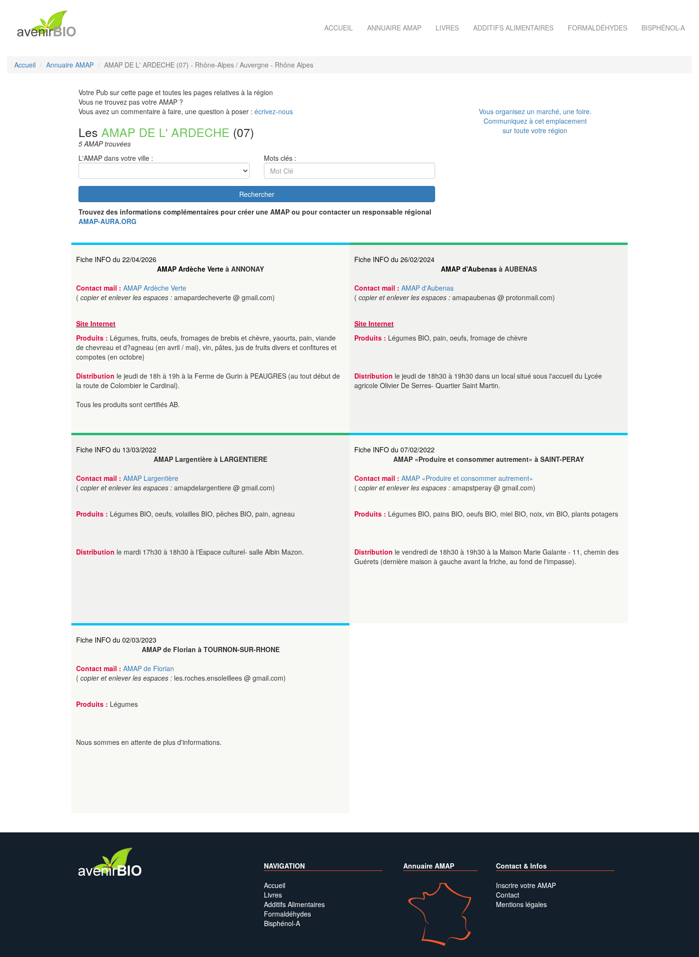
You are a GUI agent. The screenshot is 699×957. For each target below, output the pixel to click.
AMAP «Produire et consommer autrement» (467, 478)
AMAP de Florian (148, 668)
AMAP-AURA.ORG (107, 221)
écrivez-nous (273, 111)
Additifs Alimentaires (294, 904)
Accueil (338, 27)
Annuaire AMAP (394, 27)
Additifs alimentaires (513, 27)
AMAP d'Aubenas (469, 268)
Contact (507, 894)
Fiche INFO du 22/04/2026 (116, 259)
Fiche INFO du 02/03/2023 (116, 640)
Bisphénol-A (663, 27)
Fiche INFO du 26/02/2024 (394, 259)
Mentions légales (521, 904)
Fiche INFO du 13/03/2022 (116, 449)
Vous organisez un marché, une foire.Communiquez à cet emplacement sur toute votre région (535, 121)
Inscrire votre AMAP (526, 885)
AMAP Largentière (150, 478)
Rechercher (256, 194)
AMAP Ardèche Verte (190, 268)
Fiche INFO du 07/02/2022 (394, 449)
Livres (447, 27)
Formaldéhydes (597, 27)
